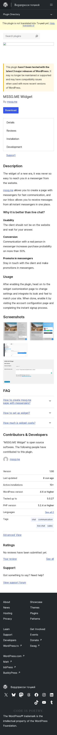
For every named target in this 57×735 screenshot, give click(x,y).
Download (10, 110)
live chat (41, 526)
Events (34, 634)
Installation (12, 138)
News (6, 607)
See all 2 (49, 512)
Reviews (11, 130)
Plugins (34, 613)
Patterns (35, 618)
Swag (35, 645)
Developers (9, 640)
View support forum (14, 582)
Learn (6, 629)
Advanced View (12, 534)
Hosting (7, 613)
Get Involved (37, 629)
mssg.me (12, 101)
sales (50, 526)
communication (45, 519)
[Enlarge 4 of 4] (49, 363)
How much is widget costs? (19, 422)
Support (11, 155)
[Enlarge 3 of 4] (23, 347)
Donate (36, 640)
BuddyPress (11, 672)
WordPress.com (14, 656)
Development (14, 146)
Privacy (7, 618)
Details (10, 122)
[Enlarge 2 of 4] (49, 326)
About (6, 602)
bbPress (9, 667)
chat (34, 519)
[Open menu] (52, 4)
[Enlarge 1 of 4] (23, 326)
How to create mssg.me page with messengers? (17, 402)
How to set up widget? (16, 412)
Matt (7, 661)
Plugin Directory (11, 14)
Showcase (36, 602)
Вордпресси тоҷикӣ (23, 687)
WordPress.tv (12, 645)
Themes (34, 607)
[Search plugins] (37, 36)
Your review (10, 558)
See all (50, 558)
